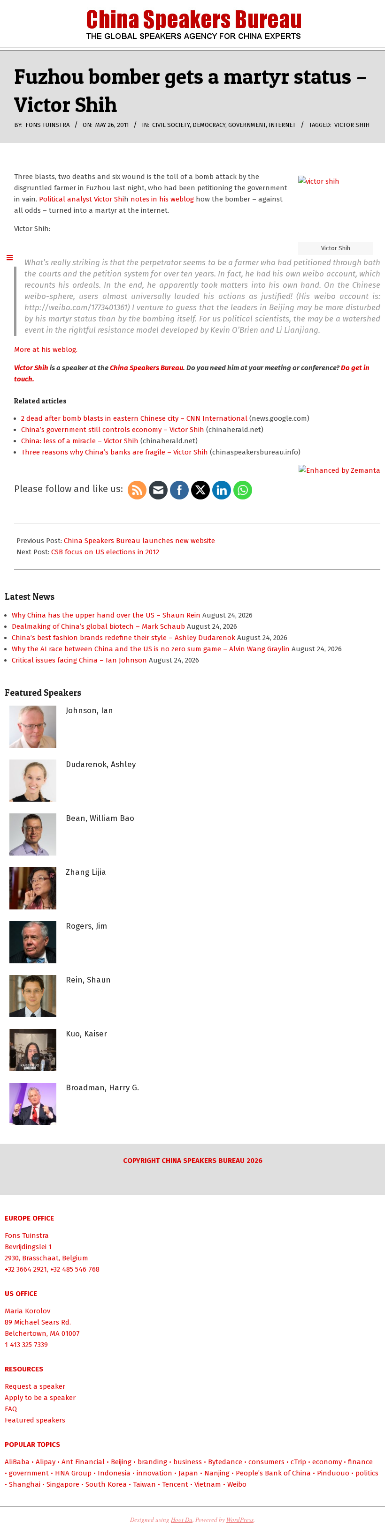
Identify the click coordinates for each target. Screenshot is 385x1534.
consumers (266, 1462)
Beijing (121, 1462)
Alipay (45, 1462)
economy (327, 1462)
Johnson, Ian (89, 710)
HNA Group (73, 1473)
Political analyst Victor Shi (81, 199)
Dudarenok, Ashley (101, 764)
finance (360, 1462)
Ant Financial (83, 1462)
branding (152, 1462)
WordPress (240, 1519)
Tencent (175, 1484)
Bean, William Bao (100, 818)
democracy (208, 124)
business (187, 1462)
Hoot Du (181, 1519)
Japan (188, 1473)
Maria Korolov (27, 1311)
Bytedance (225, 1462)
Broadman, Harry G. (102, 1088)
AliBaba (17, 1462)
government (247, 124)
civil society (171, 124)
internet (282, 124)
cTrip (298, 1462)
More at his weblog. (45, 349)
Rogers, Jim (86, 926)
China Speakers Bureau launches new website (139, 540)
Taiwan (144, 1484)
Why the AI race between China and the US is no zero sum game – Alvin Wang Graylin (151, 649)
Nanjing (217, 1473)
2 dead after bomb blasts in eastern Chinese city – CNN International (134, 418)
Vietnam (207, 1484)
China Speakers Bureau (145, 368)
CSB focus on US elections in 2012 (105, 552)
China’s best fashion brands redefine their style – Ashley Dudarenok (123, 637)
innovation (154, 1473)
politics (366, 1473)
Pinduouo (333, 1473)
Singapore (62, 1484)
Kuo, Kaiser (86, 1034)
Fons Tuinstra (27, 1235)
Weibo (236, 1484)
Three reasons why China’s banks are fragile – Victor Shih (114, 452)
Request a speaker (35, 1386)
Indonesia (114, 1473)
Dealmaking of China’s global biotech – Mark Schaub (98, 626)
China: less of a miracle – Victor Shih (80, 441)
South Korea (106, 1484)
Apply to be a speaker (40, 1397)
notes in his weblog (162, 199)
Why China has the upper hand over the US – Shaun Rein (106, 615)
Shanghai (24, 1484)
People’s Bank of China (273, 1473)
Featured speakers (35, 1420)
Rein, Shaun (88, 980)
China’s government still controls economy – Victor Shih (112, 429)
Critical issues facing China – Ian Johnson (79, 660)
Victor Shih (352, 124)
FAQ (11, 1409)
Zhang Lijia (86, 872)
